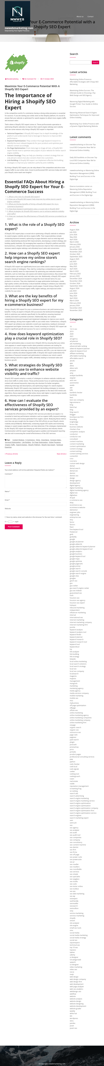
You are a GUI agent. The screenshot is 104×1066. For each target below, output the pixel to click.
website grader (75, 1008)
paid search (74, 740)
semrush (73, 823)
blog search (74, 412)
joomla (72, 627)
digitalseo (73, 495)
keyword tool (75, 644)
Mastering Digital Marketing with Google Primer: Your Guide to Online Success (84, 104)
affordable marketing (78, 356)
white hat (73, 1013)
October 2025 (75, 254)
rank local (73, 766)
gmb (71, 534)
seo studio (74, 881)
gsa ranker (74, 586)
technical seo (75, 945)
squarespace (75, 942)
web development (76, 984)
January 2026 (75, 247)
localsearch (74, 674)
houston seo (74, 598)
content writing (75, 451)
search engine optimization (80, 806)
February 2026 (75, 244)
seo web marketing (77, 894)
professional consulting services (82, 757)
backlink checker (76, 392)
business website (76, 427)
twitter (72, 952)
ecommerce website (77, 507)
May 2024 (73, 296)
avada (72, 385)
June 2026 (73, 234)
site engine (74, 925)
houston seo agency (77, 600)
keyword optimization (13, 442)
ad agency (73, 339)
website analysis (76, 999)
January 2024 (75, 305)
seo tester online (76, 886)
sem (71, 820)
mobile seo (74, 698)
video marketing (76, 967)
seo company (75, 840)
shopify (72, 918)
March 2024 (74, 300)
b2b (71, 390)
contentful (74, 456)
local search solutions (78, 664)
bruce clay (74, 424)
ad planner (74, 341)
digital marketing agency (79, 490)
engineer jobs (75, 512)
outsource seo (75, 732)
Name (7, 491)
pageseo (73, 737)
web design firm (76, 982)
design (72, 478)
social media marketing (79, 935)
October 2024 (75, 283)
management (75, 681)
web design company (78, 979)
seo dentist (74, 847)
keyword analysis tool (78, 632)
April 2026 (73, 239)
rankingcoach (75, 776)
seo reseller (74, 864)
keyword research (76, 639)
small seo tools (75, 928)
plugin (72, 742)
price (72, 749)
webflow (73, 994)
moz (71, 700)
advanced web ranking (78, 346)
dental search (75, 468)
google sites (74, 576)
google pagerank (76, 564)
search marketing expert (79, 818)
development (75, 483)
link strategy (74, 656)
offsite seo (74, 710)
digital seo (74, 493)
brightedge (74, 422)
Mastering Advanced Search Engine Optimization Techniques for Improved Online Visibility (84, 115)
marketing (74, 686)
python (72, 762)
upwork (73, 962)
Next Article (61, 454)
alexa (72, 366)
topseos (73, 950)
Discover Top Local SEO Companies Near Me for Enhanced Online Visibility (83, 147)
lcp (71, 649)
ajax (71, 363)
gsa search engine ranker (79, 588)
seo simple (74, 874)
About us (80, 16)
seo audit (73, 832)
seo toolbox (74, 889)
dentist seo (74, 476)
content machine (76, 441)
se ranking (74, 791)
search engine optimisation (80, 803)
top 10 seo (74, 947)
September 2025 (76, 256)
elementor (74, 510)
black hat (73, 407)
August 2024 (74, 288)
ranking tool (74, 774)
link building (26, 442)
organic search (75, 727)
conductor (74, 434)
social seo (73, 940)
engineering (74, 515)
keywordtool (74, 647)
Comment (9, 474)
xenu (72, 1021)
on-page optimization (40, 442)
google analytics (76, 551)
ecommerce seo (76, 505)
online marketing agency (79, 715)
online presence (55, 442)
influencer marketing (78, 612)
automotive (74, 383)
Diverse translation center (80, 186)
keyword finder (75, 634)
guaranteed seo (76, 593)
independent (75, 610)
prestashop (74, 747)
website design (75, 1001)
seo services (74, 872)
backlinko (73, 395)
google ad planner (77, 542)
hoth (71, 595)
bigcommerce (75, 402)
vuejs (72, 974)
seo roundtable (76, 869)
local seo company (77, 671)
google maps (75, 559)
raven (72, 779)
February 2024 (75, 303)
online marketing (76, 713)
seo (71, 825)
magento (73, 676)
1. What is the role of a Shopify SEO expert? (23, 197)
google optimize (76, 561)
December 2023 (76, 308)
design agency (75, 480)
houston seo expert (77, 603)
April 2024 (73, 298)
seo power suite (76, 857)
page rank (73, 735)
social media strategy (78, 938)
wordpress (74, 1018)
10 (71, 326)
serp (71, 911)
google (72, 539)
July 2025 (73, 261)
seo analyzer (74, 830)
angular (73, 378)
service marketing (76, 913)
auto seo (73, 380)
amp (71, 373)
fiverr (72, 527)
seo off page (74, 854)
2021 (71, 336)
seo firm (73, 850)
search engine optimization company (84, 808)
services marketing (77, 916)
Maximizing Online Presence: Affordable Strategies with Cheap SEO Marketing (84, 81)
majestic (73, 678)
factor (72, 522)
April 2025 (73, 269)
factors (72, 524)
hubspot (73, 605)
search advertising (77, 796)
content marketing (77, 444)
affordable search (76, 358)
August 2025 (74, 259)
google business (76, 554)
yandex (72, 1023)
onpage (73, 725)
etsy (71, 520)
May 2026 (73, 237)
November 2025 (76, 252)
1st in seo (73, 329)
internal (73, 615)
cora (71, 458)
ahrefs (72, 361)
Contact (91, 16)
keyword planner (76, 637)
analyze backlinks (76, 375)
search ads (74, 793)
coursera (73, 461)
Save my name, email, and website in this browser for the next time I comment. (34, 517)
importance (45, 440)
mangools (73, 683)
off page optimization (78, 705)
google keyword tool (77, 556)
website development (78, 1006)
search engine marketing (79, 798)
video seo (73, 969)
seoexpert (73, 898)
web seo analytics (76, 989)
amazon (73, 370)
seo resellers (75, 867)
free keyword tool (76, 529)
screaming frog (75, 788)
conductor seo (75, 436)
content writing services (79, 454)
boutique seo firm (76, 417)
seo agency (74, 828)
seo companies (75, 837)
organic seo (74, 730)
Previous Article (11, 454)
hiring (38, 440)
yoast (72, 1026)
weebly (72, 1011)
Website (8, 509)
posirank (73, 744)
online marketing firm (78, 722)
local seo (73, 669)
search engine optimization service (83, 813)
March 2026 (74, 242)
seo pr (72, 862)
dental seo (74, 471)
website (73, 996)
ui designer (74, 957)
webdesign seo (75, 991)
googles (73, 578)
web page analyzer (77, 986)
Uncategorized (75, 960)
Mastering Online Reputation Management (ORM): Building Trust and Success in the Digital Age (83, 192)
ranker (72, 771)
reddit (72, 784)
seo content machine (78, 845)
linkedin (73, 659)
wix (71, 1016)
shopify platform (34, 445)
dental (72, 466)
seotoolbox (74, 908)
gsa (71, 583)
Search (74, 54)
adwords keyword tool (78, 351)
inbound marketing (77, 608)
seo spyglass (74, 879)
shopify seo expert (48, 445)
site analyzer (74, 923)
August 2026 (74, 230)
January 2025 (75, 276)
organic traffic (10, 445)
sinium (72, 920)
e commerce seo (76, 500)
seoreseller (74, 903)
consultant (74, 439)
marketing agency (76, 688)
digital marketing (76, 488)
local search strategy (78, 666)
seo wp (72, 896)
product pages (75, 754)
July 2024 (73, 291)
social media (74, 933)
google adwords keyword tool (81, 549)
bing (71, 405)
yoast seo (73, 1028)
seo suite (73, 884)
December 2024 (76, 278)
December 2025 (76, 249)
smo (71, 930)
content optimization (78, 446)
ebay (71, 502)
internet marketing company (81, 622)
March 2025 (74, 271)
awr (71, 388)
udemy (72, 955)
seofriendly (74, 901)
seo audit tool (75, 835)
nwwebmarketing (12, 79)
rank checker (75, 764)
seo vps (73, 891)
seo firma (73, 852)
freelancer (74, 532)
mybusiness (74, 703)
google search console (78, 571)
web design (74, 977)
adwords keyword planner (80, 348)
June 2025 (73, 264)
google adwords (76, 544)
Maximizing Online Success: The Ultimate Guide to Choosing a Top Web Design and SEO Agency (82, 92)
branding (73, 419)
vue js (72, 972)
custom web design (77, 463)
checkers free (75, 429)
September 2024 (76, 286)
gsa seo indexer (76, 590)
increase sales (55, 440)
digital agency (75, 485)
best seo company (77, 400)
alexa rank (74, 368)
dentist (72, 473)
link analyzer (74, 652)
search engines (21, 445)
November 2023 (76, 310)
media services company (79, 693)
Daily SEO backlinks (77, 157)
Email (7, 500)
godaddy (73, 537)
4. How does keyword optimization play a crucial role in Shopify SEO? (33, 209)
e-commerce (30, 440)
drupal (72, 498)
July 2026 (73, 232)
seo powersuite (76, 859)
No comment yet (30, 79)
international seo (76, 617)
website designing (76, 1004)
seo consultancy (76, 842)
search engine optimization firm (82, 810)
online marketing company (80, 720)
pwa (71, 759)
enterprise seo (75, 517)
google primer (75, 566)
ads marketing (75, 344)
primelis (73, 752)
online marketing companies (81, 718)
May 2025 (73, 266)
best (71, 397)
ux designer (74, 964)
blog (71, 410)
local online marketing (78, 661)
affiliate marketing (77, 353)
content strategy (18, 440)
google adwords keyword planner (82, 546)
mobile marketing (76, 696)
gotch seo (73, 581)
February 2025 (75, 274)
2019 (71, 331)
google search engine (78, 573)
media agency (75, 691)
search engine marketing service (82, 801)
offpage (73, 708)
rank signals (74, 769)
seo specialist (75, 876)
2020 (71, 334)
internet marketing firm (79, 625)
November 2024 (76, 281)
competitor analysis (77, 432)
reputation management (79, 786)
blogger (73, 414)
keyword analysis (76, 630)
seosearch (74, 906)
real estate (74, 781)
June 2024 (73, 293)
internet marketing (77, 620)
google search (75, 568)
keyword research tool (78, 642)
